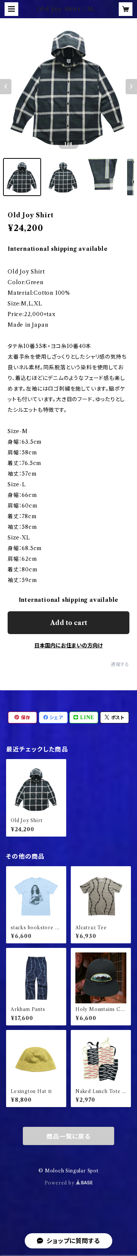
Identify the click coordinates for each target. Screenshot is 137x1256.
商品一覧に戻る (68, 1136)
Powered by (60, 1183)
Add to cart (68, 622)
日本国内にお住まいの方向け (68, 645)
